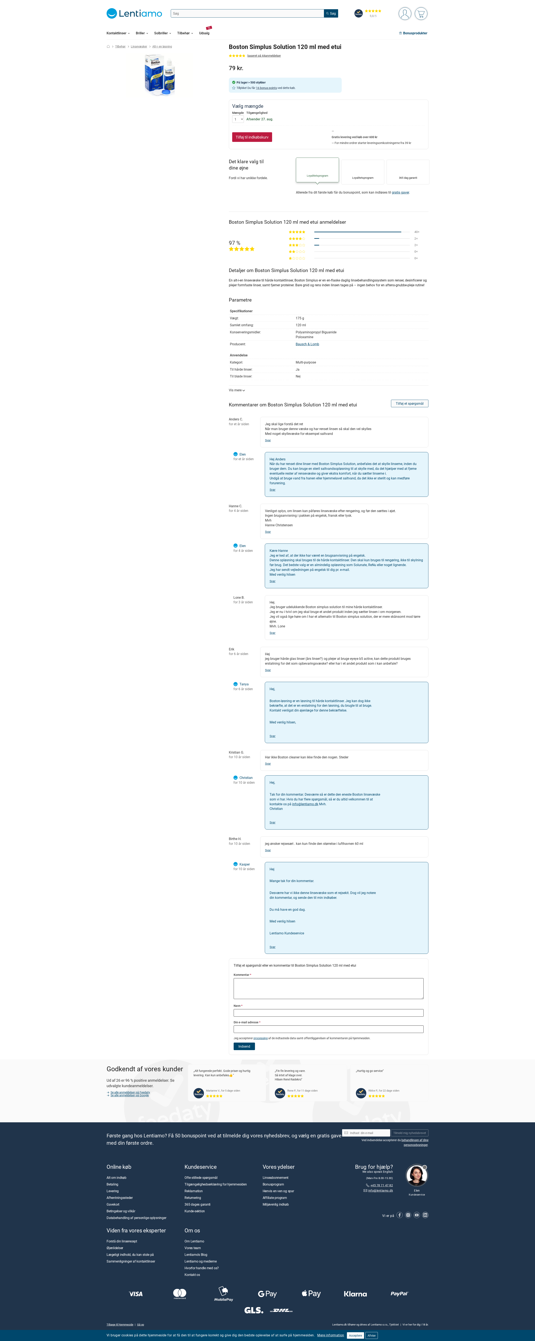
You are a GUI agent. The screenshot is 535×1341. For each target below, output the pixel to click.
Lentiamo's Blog (196, 1254)
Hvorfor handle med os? (202, 1268)
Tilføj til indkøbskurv (252, 137)
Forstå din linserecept (122, 1241)
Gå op (140, 1324)
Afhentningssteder (120, 1197)
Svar (268, 440)
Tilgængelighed (257, 112)
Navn (238, 1006)
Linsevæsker (139, 46)
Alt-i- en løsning (162, 46)
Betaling (112, 1184)
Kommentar (242, 975)
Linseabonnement (275, 1177)
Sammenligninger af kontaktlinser (131, 1261)
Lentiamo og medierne (201, 1261)
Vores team (193, 1248)
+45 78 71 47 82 (382, 1185)
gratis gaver (400, 192)
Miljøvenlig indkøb (276, 1204)
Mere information (330, 1335)
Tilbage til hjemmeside (120, 1324)
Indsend (244, 1046)
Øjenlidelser (115, 1248)
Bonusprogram (273, 1184)
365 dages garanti (197, 1204)
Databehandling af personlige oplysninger (136, 1217)
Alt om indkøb (116, 1177)
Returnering (193, 1197)
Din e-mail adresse (247, 1022)
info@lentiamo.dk (305, 804)
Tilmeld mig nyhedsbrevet (409, 1133)
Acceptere (355, 1335)
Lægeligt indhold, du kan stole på (130, 1254)
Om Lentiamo (194, 1241)
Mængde (238, 112)
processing (260, 1038)
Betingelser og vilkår (121, 1211)
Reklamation (194, 1191)
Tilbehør (120, 46)
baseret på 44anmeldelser (264, 56)
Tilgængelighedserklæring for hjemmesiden (216, 1184)
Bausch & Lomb (307, 344)
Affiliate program (275, 1197)
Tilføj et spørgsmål (410, 403)
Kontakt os (192, 1274)
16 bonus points (266, 88)
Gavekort (113, 1204)
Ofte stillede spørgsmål (201, 1177)
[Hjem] (108, 46)
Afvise (372, 1335)
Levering (113, 1191)
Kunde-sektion (195, 1211)
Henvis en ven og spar (278, 1191)
